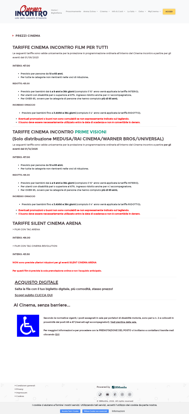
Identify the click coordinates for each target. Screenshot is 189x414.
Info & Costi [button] (118, 11)
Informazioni (118, 411)
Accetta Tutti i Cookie (70, 411)
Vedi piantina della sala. (123, 322)
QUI (57, 334)
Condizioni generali (25, 386)
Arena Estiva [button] (89, 11)
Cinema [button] (104, 11)
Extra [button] (141, 11)
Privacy (19, 389)
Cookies (20, 396)
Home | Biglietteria (56, 11)
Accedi (169, 12)
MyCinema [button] (153, 11)
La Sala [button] (131, 11)
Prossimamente (73, 11)
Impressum (21, 393)
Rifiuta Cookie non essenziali (95, 411)
